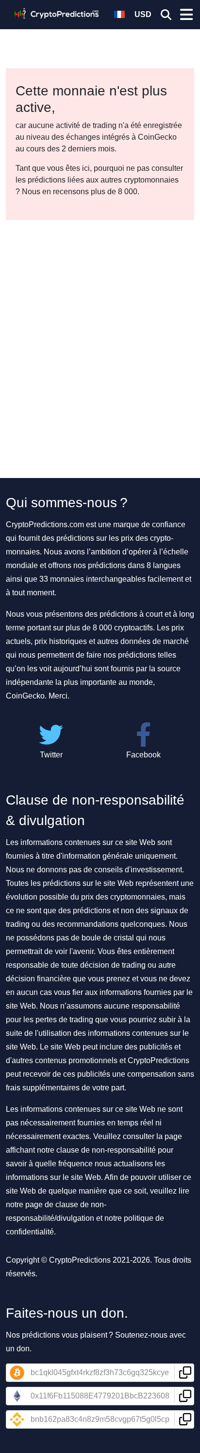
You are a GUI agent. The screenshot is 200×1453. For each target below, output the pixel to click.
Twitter (51, 755)
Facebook (143, 755)
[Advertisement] (100, 325)
